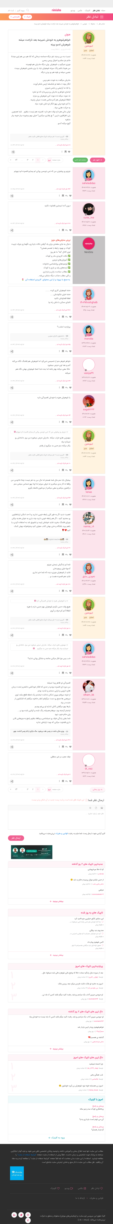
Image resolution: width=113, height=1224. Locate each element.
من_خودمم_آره (93, 988)
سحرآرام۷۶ (100, 1031)
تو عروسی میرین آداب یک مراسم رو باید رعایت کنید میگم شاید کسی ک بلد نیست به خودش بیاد (66, 1017)
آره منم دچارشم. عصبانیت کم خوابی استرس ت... (85, 933)
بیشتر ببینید (57, 901)
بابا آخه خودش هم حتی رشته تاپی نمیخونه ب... (85, 922)
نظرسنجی (16, 16)
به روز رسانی (97, 789)
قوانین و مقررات (96, 1198)
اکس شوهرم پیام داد (95, 942)
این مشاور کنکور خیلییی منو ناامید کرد (89, 918)
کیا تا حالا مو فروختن (96, 869)
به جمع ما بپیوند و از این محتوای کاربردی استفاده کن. (47, 279)
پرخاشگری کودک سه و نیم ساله (92, 1109)
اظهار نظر (96, 160)
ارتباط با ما (80, 1198)
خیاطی (101, 890)
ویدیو (73, 10)
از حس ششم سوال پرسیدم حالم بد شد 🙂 (87, 880)
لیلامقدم (101, 874)
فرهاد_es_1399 (93, 1068)
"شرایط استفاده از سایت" (27, 1155)
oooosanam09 (98, 894)
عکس (80, 10)
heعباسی (95, 1079)
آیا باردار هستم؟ (97, 1130)
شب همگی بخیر (97, 1075)
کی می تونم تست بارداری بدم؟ (91, 1119)
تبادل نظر (96, 10)
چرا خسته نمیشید (96, 1064)
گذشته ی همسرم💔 (96, 1037)
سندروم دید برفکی (96, 930)
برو (49, 160)
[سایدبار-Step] (31, 852)
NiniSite (88, 252)
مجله (103, 10)
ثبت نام (11, 10)
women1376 (93, 999)
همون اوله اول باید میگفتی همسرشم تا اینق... (86, 945)
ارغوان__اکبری (93, 977)
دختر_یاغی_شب (98, 884)
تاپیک (28, 16)
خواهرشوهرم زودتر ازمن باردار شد (91, 1027)
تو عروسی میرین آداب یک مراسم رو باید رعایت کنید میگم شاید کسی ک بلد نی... (72, 994)
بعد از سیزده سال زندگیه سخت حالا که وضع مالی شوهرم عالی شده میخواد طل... (72, 973)
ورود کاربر (20, 10)
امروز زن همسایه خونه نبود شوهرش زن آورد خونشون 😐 (81, 1086)
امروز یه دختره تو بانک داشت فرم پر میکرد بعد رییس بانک (80, 983)
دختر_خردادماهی (98, 1042)
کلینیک (87, 10)
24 (16, 160)
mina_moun (93, 1090)
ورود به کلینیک (58, 1138)
